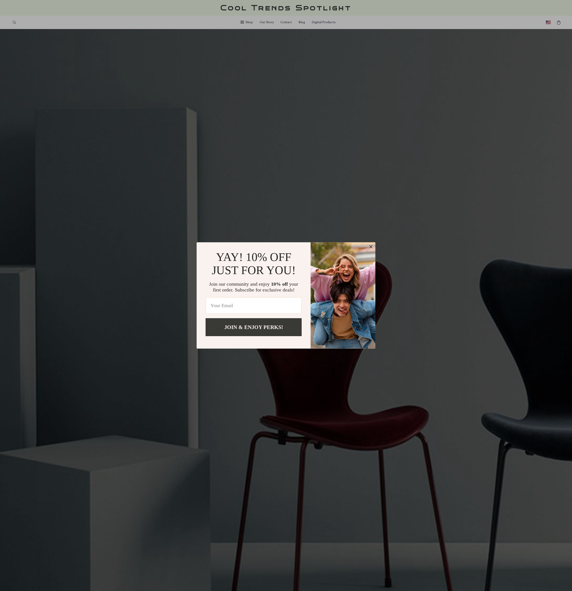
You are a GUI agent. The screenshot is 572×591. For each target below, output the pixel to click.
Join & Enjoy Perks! (253, 327)
